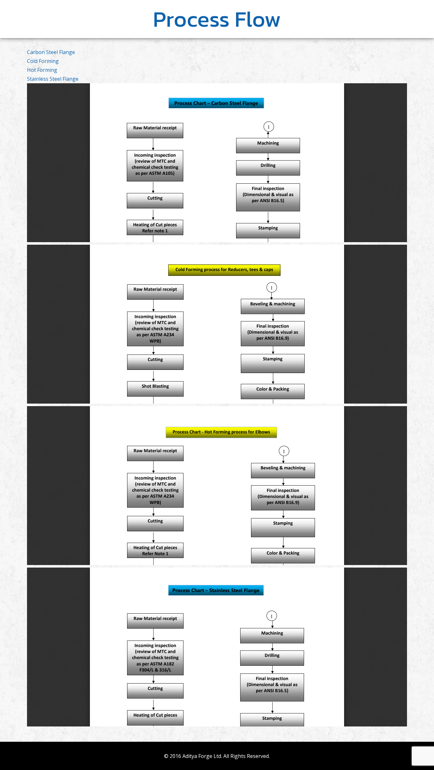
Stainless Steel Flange (52, 78)
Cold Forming (43, 61)
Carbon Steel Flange (51, 52)
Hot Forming (42, 69)
